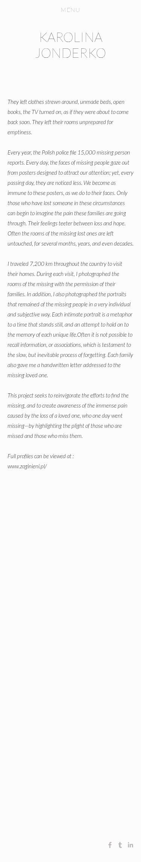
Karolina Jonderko (70, 44)
